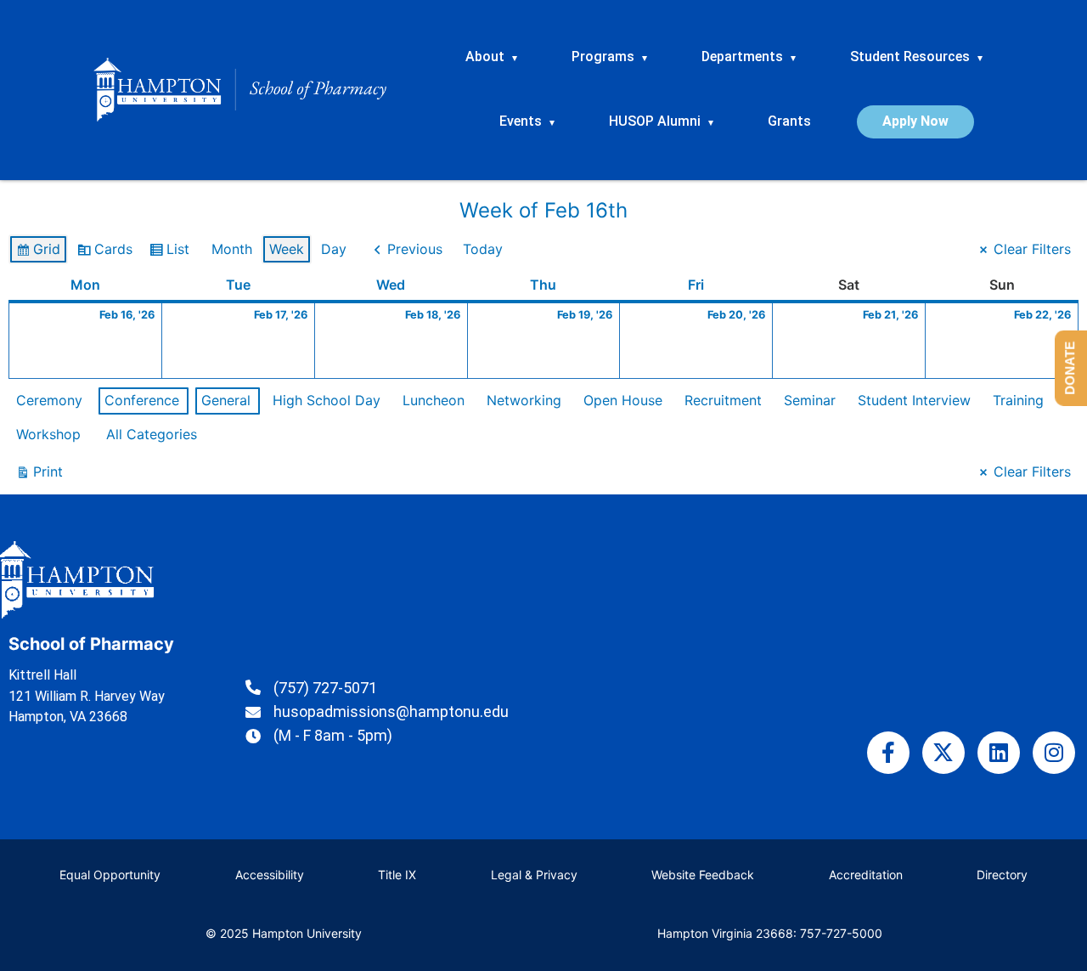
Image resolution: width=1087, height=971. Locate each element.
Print (39, 475)
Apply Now (915, 121)
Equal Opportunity (110, 874)
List (169, 252)
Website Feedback (702, 874)
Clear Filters (1032, 248)
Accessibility (269, 874)
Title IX (397, 874)
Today (483, 248)
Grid (37, 252)
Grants (789, 121)
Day (333, 248)
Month (231, 248)
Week (286, 248)
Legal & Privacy (534, 874)
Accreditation (866, 874)
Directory (1002, 874)
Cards (104, 252)
